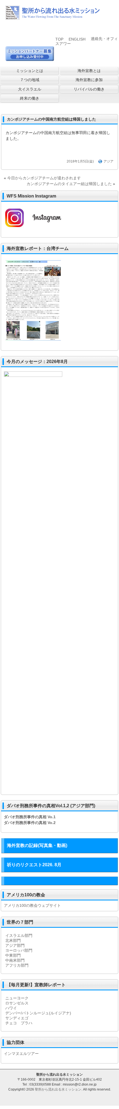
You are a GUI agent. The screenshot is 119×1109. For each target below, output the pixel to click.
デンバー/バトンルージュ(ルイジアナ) (38, 1013)
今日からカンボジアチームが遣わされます (44, 178)
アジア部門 (15, 945)
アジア (108, 161)
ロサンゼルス (17, 1003)
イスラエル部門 (18, 935)
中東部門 (13, 955)
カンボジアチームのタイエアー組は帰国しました (69, 184)
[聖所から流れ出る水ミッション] (53, 17)
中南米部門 (15, 960)
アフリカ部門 (17, 965)
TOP (59, 39)
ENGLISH (77, 39)
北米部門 (13, 940)
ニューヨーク (17, 998)
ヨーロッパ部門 (18, 950)
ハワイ (11, 1008)
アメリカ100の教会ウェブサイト (32, 905)
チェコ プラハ (18, 1023)
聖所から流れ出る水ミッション (58, 1089)
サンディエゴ (17, 1018)
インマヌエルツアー (21, 1053)
